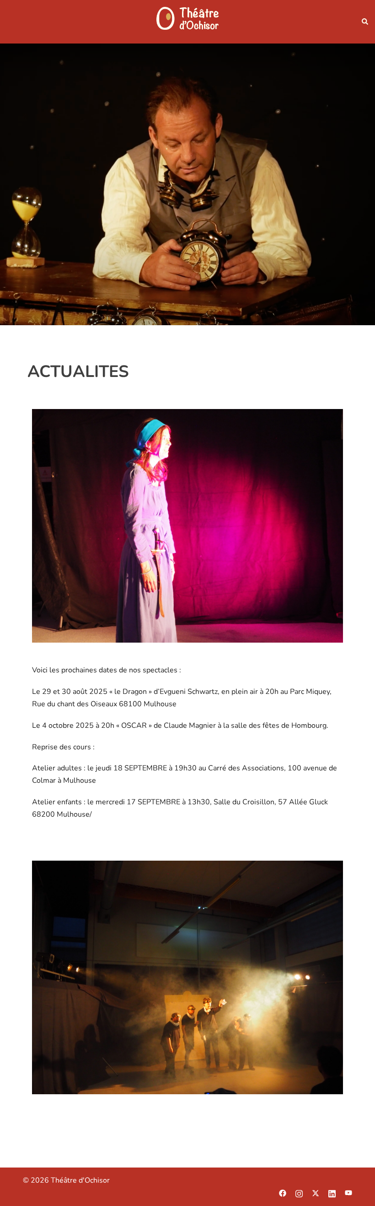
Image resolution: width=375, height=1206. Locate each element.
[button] (364, 22)
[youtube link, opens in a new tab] (348, 1193)
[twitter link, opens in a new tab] (315, 1193)
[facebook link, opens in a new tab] (282, 1193)
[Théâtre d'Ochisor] (187, 21)
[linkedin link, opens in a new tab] (332, 1193)
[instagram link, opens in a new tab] (299, 1193)
